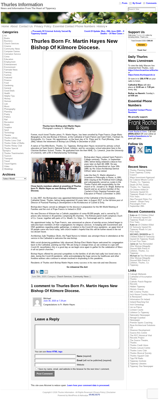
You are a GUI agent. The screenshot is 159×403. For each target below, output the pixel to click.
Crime (6, 56)
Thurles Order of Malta (14, 143)
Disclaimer (111, 392)
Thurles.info (140, 35)
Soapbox (8, 127)
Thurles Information (22, 4)
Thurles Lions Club (12, 140)
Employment (9, 62)
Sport (6, 130)
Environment (9, 67)
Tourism (7, 156)
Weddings (8, 169)
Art (5, 36)
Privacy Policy (99, 392)
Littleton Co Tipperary (139, 312)
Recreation (9, 122)
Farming (7, 72)
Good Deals (9, 91)
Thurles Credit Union (139, 345)
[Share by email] (46, 272)
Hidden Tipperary (137, 286)
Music (7, 106)
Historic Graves (137, 289)
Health (7, 93)
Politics (7, 117)
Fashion (7, 75)
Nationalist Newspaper (140, 315)
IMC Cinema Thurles (139, 292)
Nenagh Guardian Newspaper (137, 319)
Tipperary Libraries (138, 363)
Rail (6, 119)
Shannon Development (140, 330)
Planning (8, 111)
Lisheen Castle (136, 310)
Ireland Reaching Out (139, 302)
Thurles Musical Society (141, 353)
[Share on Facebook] (33, 272)
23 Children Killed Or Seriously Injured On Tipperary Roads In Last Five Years (140, 193)
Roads (7, 125)
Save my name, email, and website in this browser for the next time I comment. (74, 369)
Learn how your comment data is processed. (88, 385)
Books (7, 38)
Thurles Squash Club (139, 356)
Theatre (7, 135)
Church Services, (65, 276)
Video (6, 166)
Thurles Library (10, 138)
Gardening (8, 85)
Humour (7, 101)
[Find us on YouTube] (132, 158)
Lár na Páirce (136, 307)
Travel (7, 161)
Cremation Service (12, 54)
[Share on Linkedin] (42, 272)
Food (6, 83)
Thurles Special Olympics (10, 149)
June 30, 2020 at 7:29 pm (54, 301)
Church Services (11, 43)
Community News (12, 49)
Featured (8, 77)
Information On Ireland (140, 299)
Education (8, 59)
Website (80, 365)
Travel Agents (10, 164)
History (7, 98)
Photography (9, 109)
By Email (137, 3)
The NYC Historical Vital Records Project (141, 336)
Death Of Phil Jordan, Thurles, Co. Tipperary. (140, 186)
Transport (8, 158)
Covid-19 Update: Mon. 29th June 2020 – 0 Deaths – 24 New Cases (104, 32)
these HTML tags (54, 351)
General (7, 88)
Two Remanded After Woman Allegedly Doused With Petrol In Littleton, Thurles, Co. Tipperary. (141, 248)
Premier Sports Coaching (141, 322)
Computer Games (12, 51)
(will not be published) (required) (94, 360)
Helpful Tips (9, 96)
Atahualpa (84, 395)
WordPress (72, 395)
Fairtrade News (11, 70)
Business (8, 41)
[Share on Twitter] (37, 272)
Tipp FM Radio (136, 358)
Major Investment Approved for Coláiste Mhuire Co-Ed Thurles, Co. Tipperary (142, 179)
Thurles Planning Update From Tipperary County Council (141, 172)
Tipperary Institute (138, 361)
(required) (84, 356)
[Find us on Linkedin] (148, 149)
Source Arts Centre (138, 333)
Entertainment (10, 64)
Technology (9, 132)
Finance (7, 80)
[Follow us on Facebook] (132, 149)
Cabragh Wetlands (138, 274)
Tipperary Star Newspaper (141, 366)
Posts (124, 3)
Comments (151, 3)
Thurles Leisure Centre (140, 348)
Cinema (7, 46)
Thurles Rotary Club (13, 146)
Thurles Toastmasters (14, 153)
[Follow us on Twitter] (140, 149)
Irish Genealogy (137, 304)
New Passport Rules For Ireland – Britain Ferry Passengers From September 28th (141, 202)
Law (6, 104)
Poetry (7, 114)
